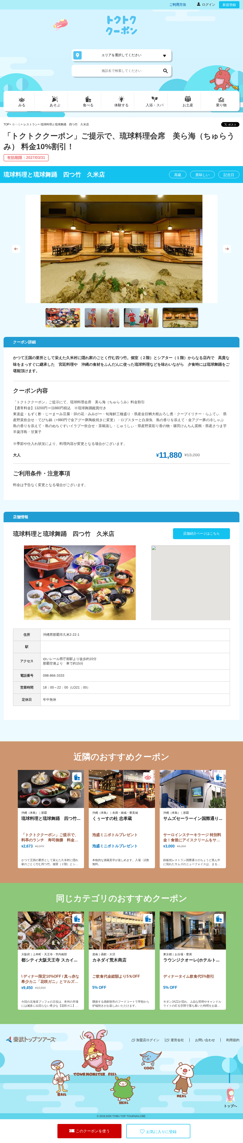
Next (227, 249)
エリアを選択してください (121, 55)
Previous (16, 249)
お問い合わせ (205, 1040)
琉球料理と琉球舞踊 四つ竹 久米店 (65, 124)
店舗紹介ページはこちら (201, 533)
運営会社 (177, 1040)
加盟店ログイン (147, 1040)
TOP (6, 124)
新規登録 (229, 5)
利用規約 (232, 1040)
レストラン (30, 124)
